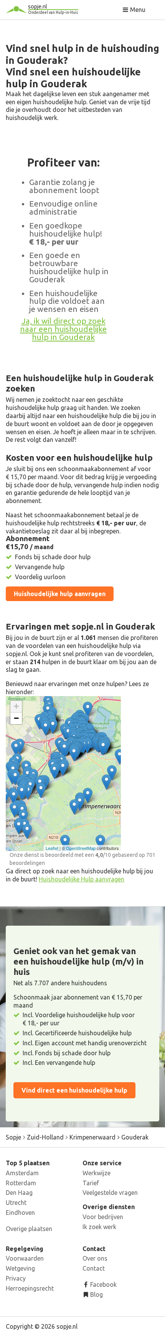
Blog (96, 1294)
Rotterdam (21, 1182)
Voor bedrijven (102, 1216)
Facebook (103, 1284)
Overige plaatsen (29, 1228)
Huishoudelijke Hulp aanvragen (81, 879)
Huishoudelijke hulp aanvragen (60, 593)
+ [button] (16, 706)
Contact (93, 1268)
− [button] (16, 718)
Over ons (94, 1258)
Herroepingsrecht (30, 1288)
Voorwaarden (25, 1258)
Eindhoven (20, 1212)
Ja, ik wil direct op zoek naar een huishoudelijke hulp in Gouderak (63, 329)
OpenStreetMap (81, 848)
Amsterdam (22, 1172)
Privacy (16, 1278)
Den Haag (19, 1192)
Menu (137, 9)
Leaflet (52, 848)
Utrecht (16, 1202)
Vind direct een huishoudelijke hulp (74, 1090)
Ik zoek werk (99, 1226)
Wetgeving (20, 1268)
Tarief (90, 1182)
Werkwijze (96, 1172)
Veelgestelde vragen (110, 1192)
